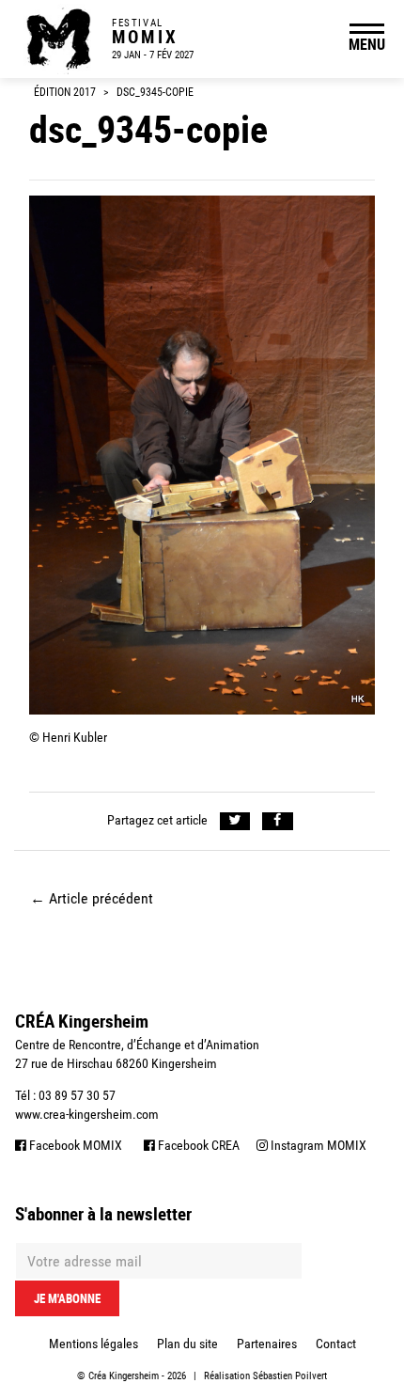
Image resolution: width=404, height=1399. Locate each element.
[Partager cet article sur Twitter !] (235, 821)
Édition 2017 (65, 92)
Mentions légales (93, 1343)
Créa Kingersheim (123, 1376)
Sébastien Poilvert (290, 1376)
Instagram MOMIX (317, 1145)
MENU (367, 44)
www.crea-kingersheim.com (87, 1114)
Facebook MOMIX (74, 1145)
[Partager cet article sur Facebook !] (277, 821)
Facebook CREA (197, 1145)
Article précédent (91, 898)
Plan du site (187, 1343)
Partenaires (267, 1343)
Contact (336, 1343)
